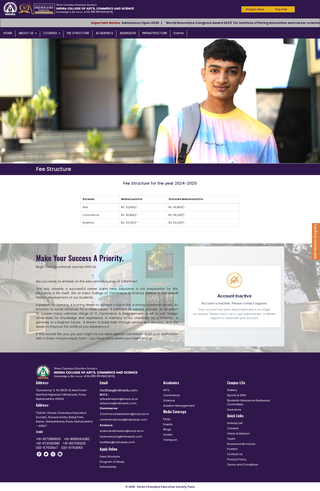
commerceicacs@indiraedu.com (123, 420)
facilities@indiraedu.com (118, 390)
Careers (233, 428)
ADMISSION (128, 33)
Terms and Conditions (242, 465)
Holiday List (235, 423)
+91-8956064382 (77, 439)
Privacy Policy (236, 459)
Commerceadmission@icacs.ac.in (124, 414)
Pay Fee (281, 9)
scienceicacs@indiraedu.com (121, 436)
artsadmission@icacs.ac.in (119, 399)
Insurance (234, 409)
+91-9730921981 (48, 443)
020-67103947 (47, 448)
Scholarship (108, 467)
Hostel (167, 435)
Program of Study (112, 462)
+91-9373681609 (48, 439)
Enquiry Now (255, 9)
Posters (232, 449)
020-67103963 (72, 448)
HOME (7, 33)
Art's (166, 390)
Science (169, 400)
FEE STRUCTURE (78, 33)
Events (179, 33)
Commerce (171, 395)
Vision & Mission (238, 433)
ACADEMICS (104, 33)
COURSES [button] (50, 33)
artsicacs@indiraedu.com (118, 403)
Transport (170, 440)
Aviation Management (179, 406)
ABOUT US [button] (26, 33)
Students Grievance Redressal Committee (248, 402)
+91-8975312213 (74, 443)
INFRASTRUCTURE (154, 33)
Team (231, 439)
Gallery (232, 390)
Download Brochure (241, 444)
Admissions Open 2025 (120, 23)
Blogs (167, 429)
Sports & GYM (236, 395)
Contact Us (235, 454)
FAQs (166, 419)
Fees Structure (110, 456)
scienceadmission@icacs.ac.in (122, 431)
